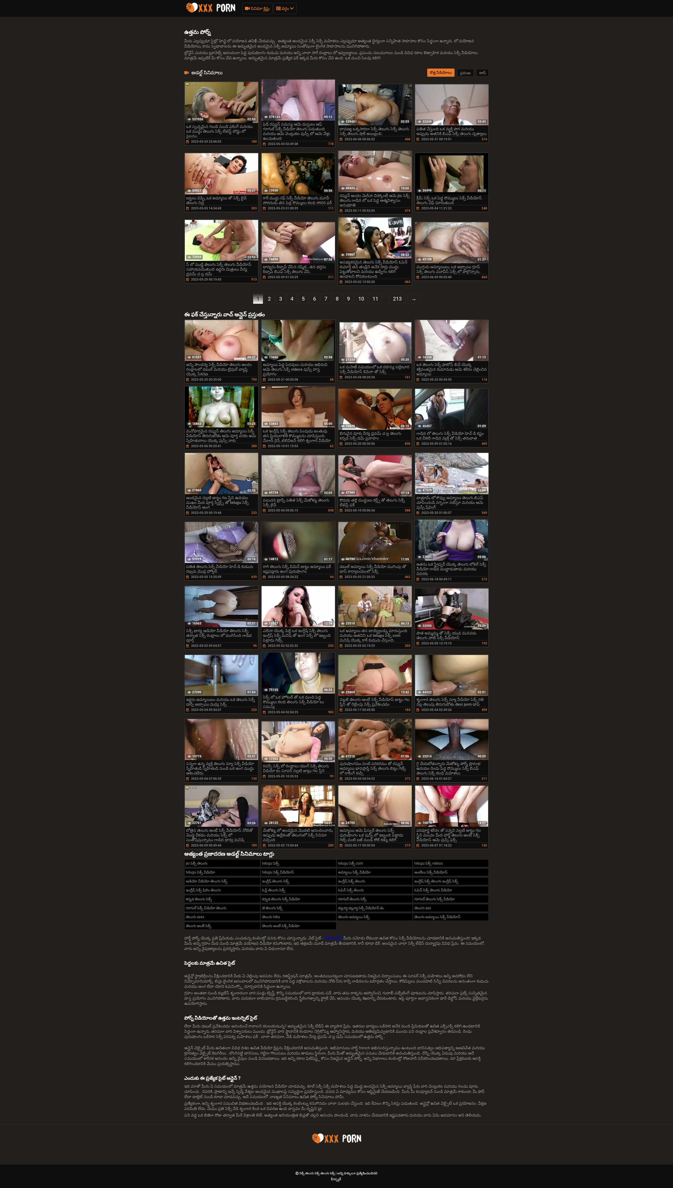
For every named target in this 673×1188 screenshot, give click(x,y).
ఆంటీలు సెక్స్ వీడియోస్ (430, 872)
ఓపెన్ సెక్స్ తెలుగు (351, 890)
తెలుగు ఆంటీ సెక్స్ (198, 926)
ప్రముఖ (465, 73)
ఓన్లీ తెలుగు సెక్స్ (273, 890)
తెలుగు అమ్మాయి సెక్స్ (354, 917)
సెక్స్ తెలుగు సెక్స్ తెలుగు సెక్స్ (317, 1173)
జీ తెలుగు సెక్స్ (272, 908)
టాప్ (482, 73)
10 (361, 299)
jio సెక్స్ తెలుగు (196, 863)
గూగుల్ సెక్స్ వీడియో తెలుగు (206, 908)
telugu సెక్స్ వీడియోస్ (278, 872)
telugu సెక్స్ (270, 863)
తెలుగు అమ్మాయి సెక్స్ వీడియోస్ (437, 917)
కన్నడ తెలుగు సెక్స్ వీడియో (281, 899)
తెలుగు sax (422, 908)
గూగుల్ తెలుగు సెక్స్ (352, 899)
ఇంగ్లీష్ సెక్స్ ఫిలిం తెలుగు (203, 890)
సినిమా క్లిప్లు (260, 8)
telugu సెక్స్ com (350, 863)
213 (397, 299)
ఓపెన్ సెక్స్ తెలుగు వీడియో (433, 890)
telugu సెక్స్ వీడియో (200, 872)
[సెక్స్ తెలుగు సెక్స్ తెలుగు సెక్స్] (210, 12)
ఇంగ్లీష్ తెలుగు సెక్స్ (275, 881)
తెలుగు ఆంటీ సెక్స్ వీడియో (281, 926)
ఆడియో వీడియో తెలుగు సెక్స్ (206, 881)
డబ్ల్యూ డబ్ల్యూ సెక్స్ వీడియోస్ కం (361, 908)
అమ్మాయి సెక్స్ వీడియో (354, 872)
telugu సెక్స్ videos (428, 863)
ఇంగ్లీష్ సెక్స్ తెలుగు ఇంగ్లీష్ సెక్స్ (436, 881)
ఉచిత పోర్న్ (333, 938)
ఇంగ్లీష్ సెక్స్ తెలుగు (351, 881)
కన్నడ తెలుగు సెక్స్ (199, 899)
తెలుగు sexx (195, 917)
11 (375, 299)
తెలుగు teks (271, 917)
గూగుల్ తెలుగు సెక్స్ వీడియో (434, 899)
